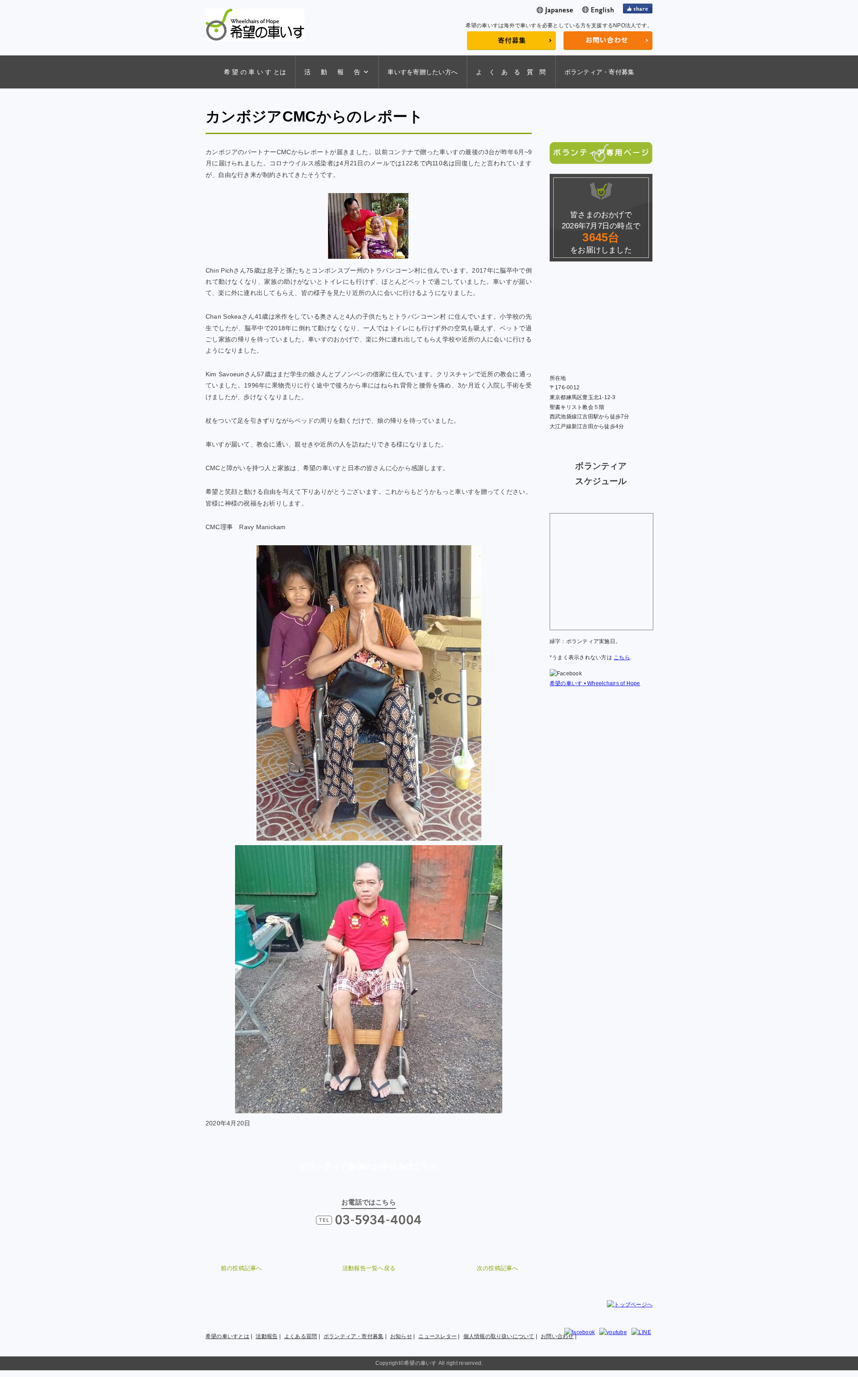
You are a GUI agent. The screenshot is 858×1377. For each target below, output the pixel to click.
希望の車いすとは (227, 1336)
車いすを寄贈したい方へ (422, 72)
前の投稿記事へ (241, 1268)
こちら (622, 657)
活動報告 (267, 1336)
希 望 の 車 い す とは (255, 72)
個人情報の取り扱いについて (498, 1336)
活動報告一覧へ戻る (368, 1268)
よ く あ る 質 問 (511, 72)
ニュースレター (437, 1336)
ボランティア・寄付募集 (599, 72)
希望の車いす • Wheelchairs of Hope (595, 683)
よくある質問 (300, 1336)
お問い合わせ (557, 1336)
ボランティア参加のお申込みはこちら (368, 1166)
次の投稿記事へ (497, 1268)
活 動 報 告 (332, 72)
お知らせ (401, 1336)
